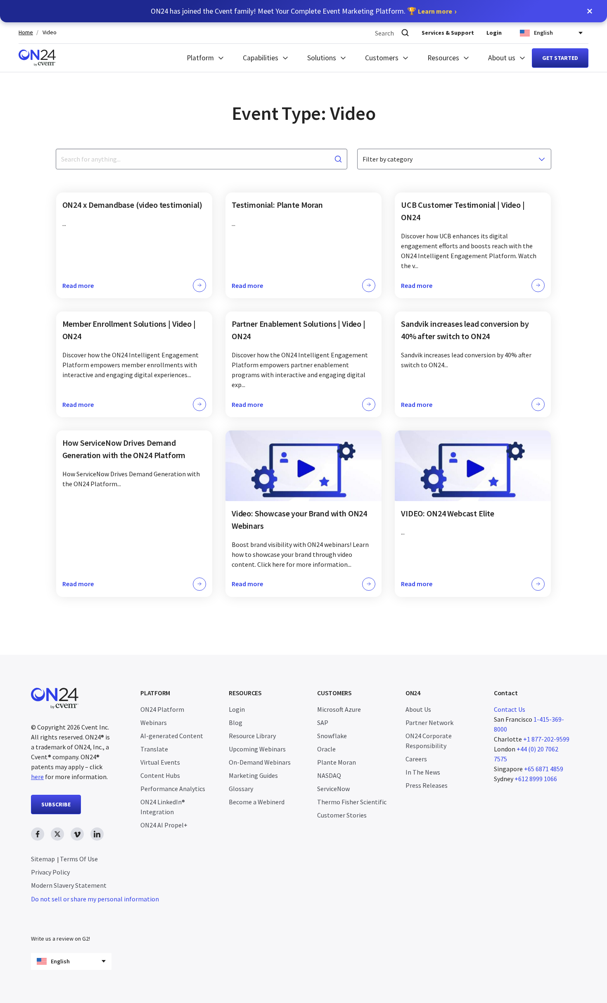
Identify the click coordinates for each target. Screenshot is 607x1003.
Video (50, 32)
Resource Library (252, 736)
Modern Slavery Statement (69, 885)
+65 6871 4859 (543, 769)
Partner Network (429, 722)
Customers (381, 57)
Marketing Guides (253, 775)
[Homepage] (37, 58)
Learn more (435, 11)
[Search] (405, 33)
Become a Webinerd (257, 802)
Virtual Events (160, 762)
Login (494, 32)
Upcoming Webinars (257, 749)
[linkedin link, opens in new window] (97, 834)
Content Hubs (160, 775)
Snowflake (332, 736)
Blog (235, 722)
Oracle (326, 749)
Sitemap (43, 859)
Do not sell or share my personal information (95, 899)
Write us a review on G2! (60, 938)
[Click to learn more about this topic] (134, 245)
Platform (200, 57)
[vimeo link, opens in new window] (77, 834)
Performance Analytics (172, 788)
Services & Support (448, 32)
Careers (416, 759)
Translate (154, 749)
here (37, 776)
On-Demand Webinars (260, 762)
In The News (422, 772)
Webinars (153, 722)
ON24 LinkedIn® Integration (162, 807)
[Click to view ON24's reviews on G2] (60, 922)
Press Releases (426, 785)
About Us (418, 709)
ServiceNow (333, 788)
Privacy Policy (50, 872)
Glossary (241, 788)
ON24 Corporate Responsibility (428, 741)
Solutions (321, 57)
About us (501, 57)
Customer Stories (342, 815)
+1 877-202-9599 (546, 739)
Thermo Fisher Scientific (351, 802)
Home (26, 32)
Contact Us (509, 709)
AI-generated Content (171, 736)
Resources (443, 57)
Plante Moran (336, 762)
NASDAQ (329, 775)
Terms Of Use (79, 859)
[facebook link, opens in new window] (37, 834)
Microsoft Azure (339, 709)
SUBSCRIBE (56, 804)
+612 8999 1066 (536, 779)
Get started (560, 58)
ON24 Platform (162, 709)
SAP (322, 722)
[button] (590, 11)
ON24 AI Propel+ (163, 825)
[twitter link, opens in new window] (57, 834)
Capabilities (260, 57)
